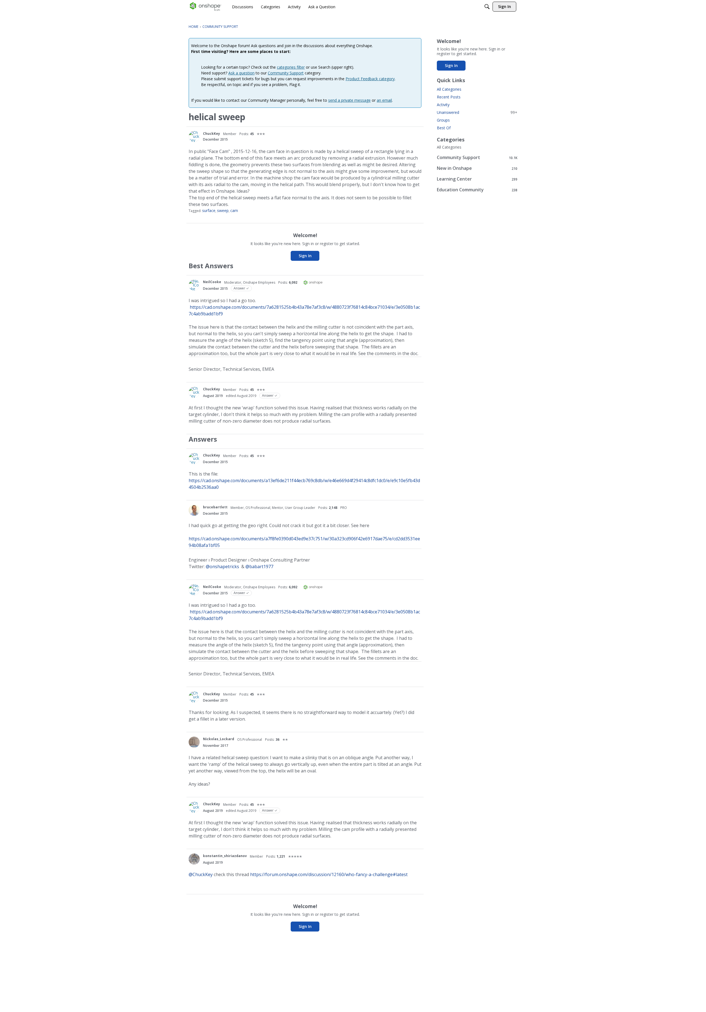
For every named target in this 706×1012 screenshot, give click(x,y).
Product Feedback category (370, 78)
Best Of (444, 127)
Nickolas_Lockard (218, 739)
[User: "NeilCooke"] (194, 285)
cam (234, 210)
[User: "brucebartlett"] (194, 510)
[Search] (487, 7)
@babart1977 (259, 566)
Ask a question (241, 73)
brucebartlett (215, 507)
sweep (223, 210)
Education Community (477, 190)
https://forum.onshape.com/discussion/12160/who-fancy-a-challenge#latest (329, 874)
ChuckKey (211, 133)
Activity (443, 104)
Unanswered (477, 112)
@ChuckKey (201, 874)
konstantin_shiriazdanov (225, 855)
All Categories (449, 89)
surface (208, 210)
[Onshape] (205, 6)
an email (384, 100)
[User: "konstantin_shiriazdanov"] (194, 859)
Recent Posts (449, 97)
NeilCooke (212, 282)
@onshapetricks (222, 566)
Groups (443, 120)
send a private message (349, 100)
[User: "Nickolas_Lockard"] (194, 742)
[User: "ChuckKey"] (194, 136)
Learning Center (477, 179)
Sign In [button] (305, 255)
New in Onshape (477, 168)
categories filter (291, 67)
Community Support (286, 73)
